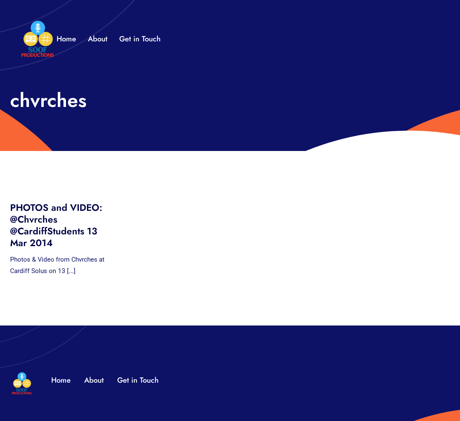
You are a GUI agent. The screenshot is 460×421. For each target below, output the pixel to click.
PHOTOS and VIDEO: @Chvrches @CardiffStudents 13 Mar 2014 (56, 225)
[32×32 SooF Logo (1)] (38, 23)
